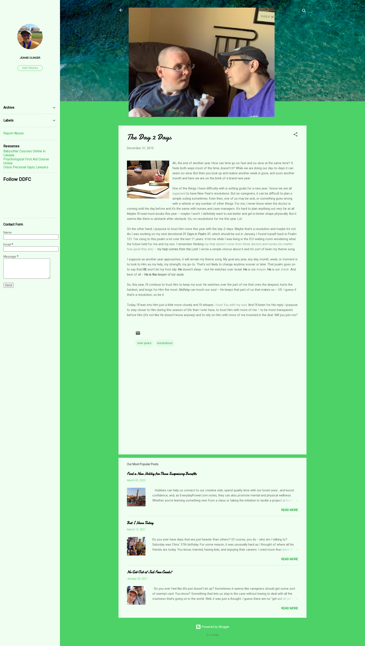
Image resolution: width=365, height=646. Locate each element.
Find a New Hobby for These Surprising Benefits (162, 473)
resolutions (165, 343)
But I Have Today (140, 523)
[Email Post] (137, 335)
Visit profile (30, 68)
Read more (289, 510)
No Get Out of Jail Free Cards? (149, 572)
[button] (295, 135)
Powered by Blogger (215, 627)
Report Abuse (13, 133)
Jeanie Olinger (30, 57)
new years (144, 343)
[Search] (303, 11)
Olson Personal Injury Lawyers (25, 167)
